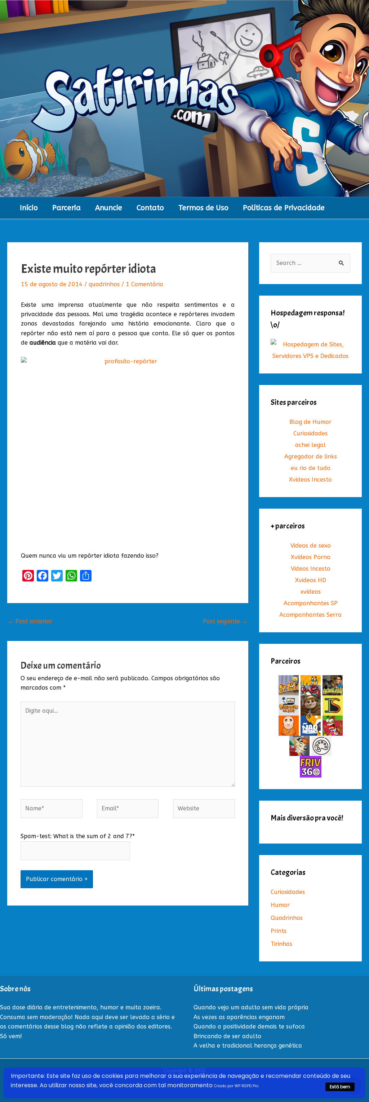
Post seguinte (225, 621)
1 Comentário (144, 284)
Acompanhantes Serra (310, 614)
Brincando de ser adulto (227, 1036)
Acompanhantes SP (311, 603)
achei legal (310, 445)
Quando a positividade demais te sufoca (249, 1026)
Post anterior (30, 621)
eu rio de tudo (310, 468)
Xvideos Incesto (310, 479)
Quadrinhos (287, 918)
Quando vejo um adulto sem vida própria (251, 1007)
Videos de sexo (310, 545)
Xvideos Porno (310, 557)
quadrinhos (104, 284)
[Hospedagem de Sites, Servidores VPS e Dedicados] (310, 350)
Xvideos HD (310, 580)
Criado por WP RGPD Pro (236, 1086)
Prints (278, 931)
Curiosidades (310, 433)
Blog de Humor (310, 422)
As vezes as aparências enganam (239, 1017)
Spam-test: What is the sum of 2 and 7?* (78, 836)
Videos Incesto (310, 568)
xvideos (311, 591)
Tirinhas (281, 944)
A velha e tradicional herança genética (248, 1045)
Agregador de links (310, 456)
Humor (280, 905)
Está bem (340, 1087)
